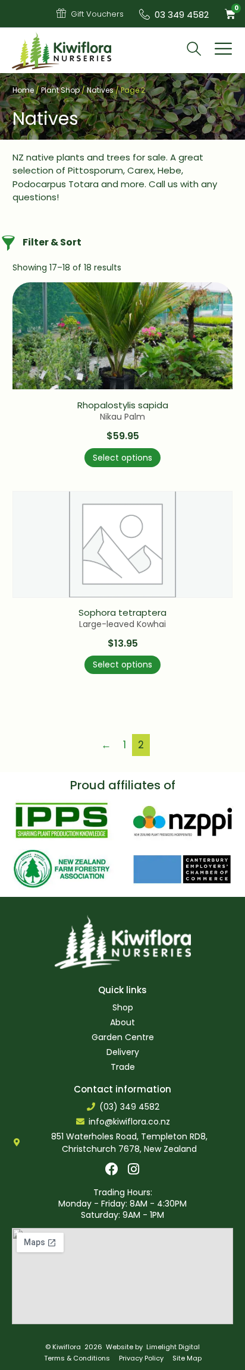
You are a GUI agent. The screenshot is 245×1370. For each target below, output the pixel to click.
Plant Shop (60, 90)
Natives (100, 90)
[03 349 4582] (144, 14)
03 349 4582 (182, 14)
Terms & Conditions (77, 1358)
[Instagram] (133, 1169)
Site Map (187, 1358)
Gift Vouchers (97, 14)
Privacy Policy (141, 1358)
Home (23, 90)
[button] (224, 50)
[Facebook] (111, 1169)
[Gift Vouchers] (61, 13)
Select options (122, 458)
